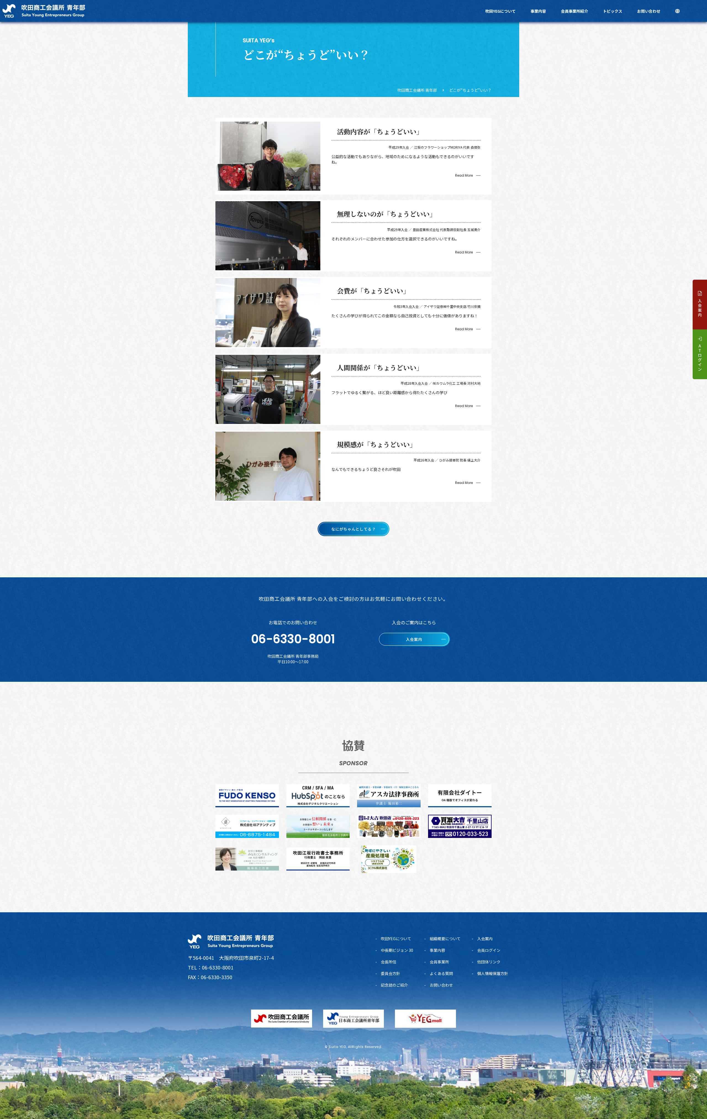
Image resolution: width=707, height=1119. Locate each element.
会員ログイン (488, 950)
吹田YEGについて (500, 11)
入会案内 (485, 938)
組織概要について (445, 938)
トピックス (612, 11)
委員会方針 (390, 973)
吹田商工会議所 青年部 (417, 90)
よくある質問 (441, 973)
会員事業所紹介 (574, 11)
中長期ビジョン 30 (397, 950)
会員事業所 (439, 962)
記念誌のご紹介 (394, 985)
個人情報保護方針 (492, 973)
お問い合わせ (648, 11)
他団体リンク (488, 962)
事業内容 (538, 11)
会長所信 (388, 962)
